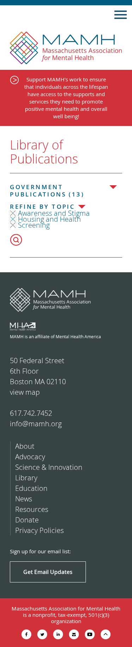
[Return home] (66, 48)
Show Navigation (120, 15)
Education (31, 488)
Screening (34, 225)
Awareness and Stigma (54, 213)
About (24, 446)
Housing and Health (49, 219)
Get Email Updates (48, 572)
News (23, 498)
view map (25, 392)
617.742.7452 (31, 413)
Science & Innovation (48, 467)
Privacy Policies (39, 530)
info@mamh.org (36, 423)
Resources (31, 509)
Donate (27, 520)
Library (26, 477)
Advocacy (30, 456)
